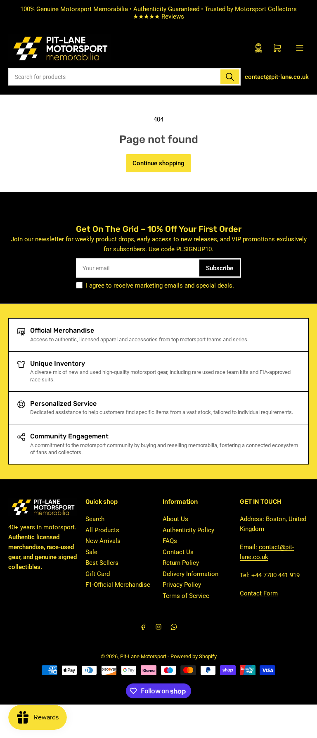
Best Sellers (101, 563)
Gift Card (97, 574)
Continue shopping (158, 163)
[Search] (230, 77)
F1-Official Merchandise (117, 584)
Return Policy (181, 563)
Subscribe (219, 268)
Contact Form (259, 593)
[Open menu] (300, 48)
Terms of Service (186, 596)
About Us (175, 519)
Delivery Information (190, 574)
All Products (102, 530)
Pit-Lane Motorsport (143, 656)
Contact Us (178, 552)
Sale (91, 552)
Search (94, 519)
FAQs (170, 541)
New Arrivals (103, 541)
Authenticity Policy (188, 530)
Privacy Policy (182, 584)
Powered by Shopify (193, 656)
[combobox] (124, 77)
